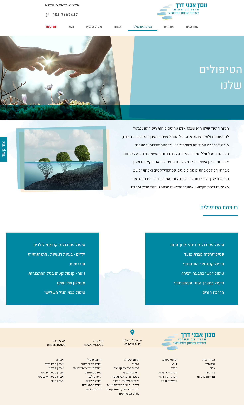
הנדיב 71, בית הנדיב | (62, 5)
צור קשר (50, 27)
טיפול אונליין (94, 27)
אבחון (117, 27)
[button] (62, 15)
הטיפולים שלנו (142, 27)
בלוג (71, 27)
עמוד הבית (192, 27)
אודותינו (169, 27)
